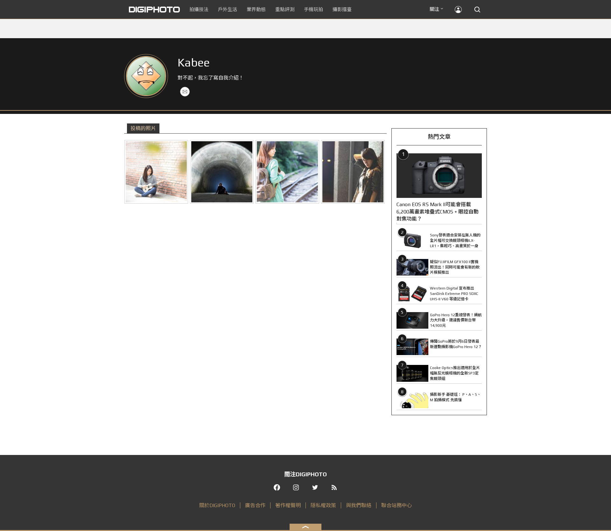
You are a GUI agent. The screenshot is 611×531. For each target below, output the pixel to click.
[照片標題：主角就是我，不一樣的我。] (222, 172)
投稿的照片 (143, 128)
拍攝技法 (198, 9)
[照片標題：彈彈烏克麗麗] (156, 172)
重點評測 (284, 9)
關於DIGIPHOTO (217, 505)
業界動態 (256, 9)
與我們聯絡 (358, 505)
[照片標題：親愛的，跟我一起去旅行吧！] (287, 172)
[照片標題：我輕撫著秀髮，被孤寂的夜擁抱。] (353, 172)
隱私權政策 (323, 505)
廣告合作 (255, 505)
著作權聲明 (288, 505)
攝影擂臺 (342, 9)
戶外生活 (227, 9)
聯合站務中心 (396, 505)
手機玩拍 (313, 9)
